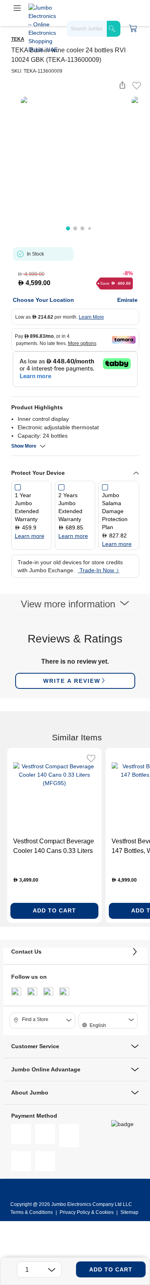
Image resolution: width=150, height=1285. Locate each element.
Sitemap (129, 1212)
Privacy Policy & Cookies (87, 1212)
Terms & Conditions (32, 1212)
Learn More (91, 317)
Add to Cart (110, 1269)
